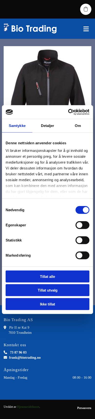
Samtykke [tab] (17, 125)
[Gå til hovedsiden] (32, 28)
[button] (79, 29)
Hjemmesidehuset (28, 407)
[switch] (82, 225)
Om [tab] (78, 125)
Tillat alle (47, 276)
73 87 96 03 (18, 352)
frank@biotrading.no (25, 357)
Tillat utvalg (47, 290)
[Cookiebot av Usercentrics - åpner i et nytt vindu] (68, 112)
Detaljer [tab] (47, 125)
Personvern (84, 408)
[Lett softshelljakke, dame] (47, 96)
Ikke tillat (47, 304)
